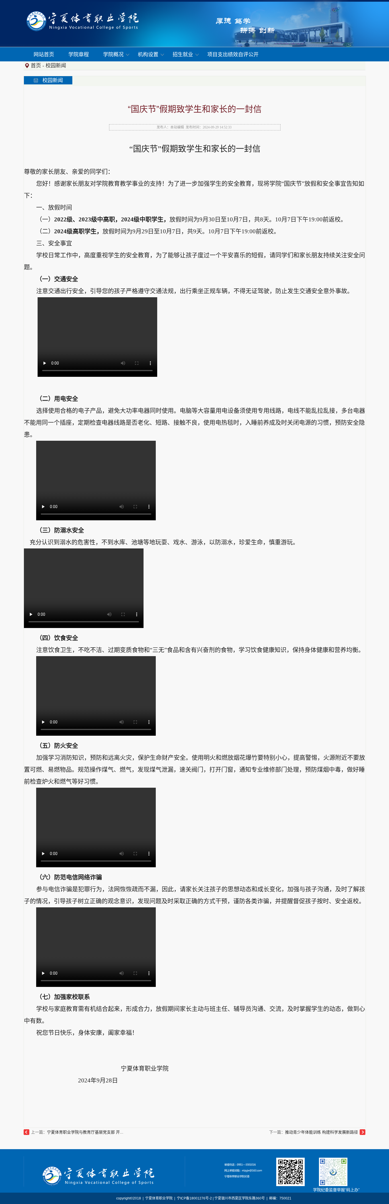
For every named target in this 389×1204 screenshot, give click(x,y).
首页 (36, 65)
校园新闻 (56, 65)
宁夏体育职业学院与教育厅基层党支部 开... (85, 1132)
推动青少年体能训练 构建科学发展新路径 (321, 1132)
